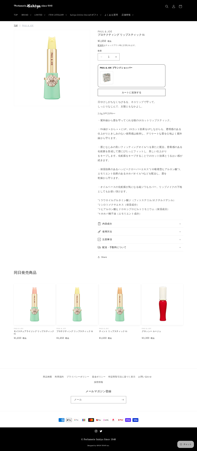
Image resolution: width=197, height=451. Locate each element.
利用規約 (59, 376)
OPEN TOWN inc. (103, 445)
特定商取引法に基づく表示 (121, 376)
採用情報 (98, 382)
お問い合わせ (145, 376)
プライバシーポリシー (78, 376)
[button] (26, 15)
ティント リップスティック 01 (113, 331)
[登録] (122, 399)
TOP (16, 25)
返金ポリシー (99, 376)
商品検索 (47, 376)
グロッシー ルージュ (151, 331)
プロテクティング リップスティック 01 (74, 331)
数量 (100, 50)
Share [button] (104, 257)
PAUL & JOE (27, 25)
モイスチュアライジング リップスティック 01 (34, 332)
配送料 (101, 45)
